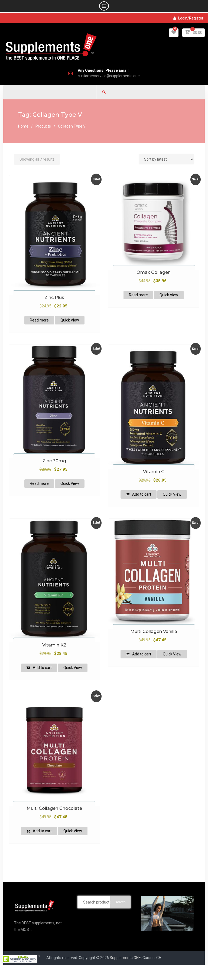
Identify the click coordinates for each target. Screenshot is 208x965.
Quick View (69, 320)
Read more (39, 320)
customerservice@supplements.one (109, 75)
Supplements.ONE (125, 958)
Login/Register (190, 18)
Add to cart (141, 494)
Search (120, 902)
